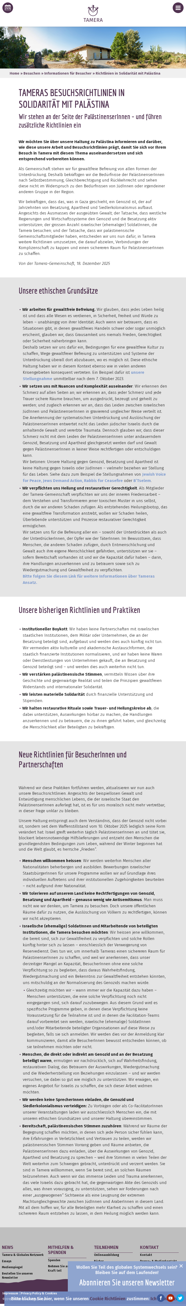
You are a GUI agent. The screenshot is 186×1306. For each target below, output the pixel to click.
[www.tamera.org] (93, 20)
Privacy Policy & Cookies (39, 1293)
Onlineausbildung (106, 1255)
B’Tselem (142, 480)
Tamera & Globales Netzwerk (23, 1255)
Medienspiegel (12, 1267)
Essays (6, 1261)
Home (14, 73)
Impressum (10, 1293)
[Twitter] (180, 1298)
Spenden (54, 1260)
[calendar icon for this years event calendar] (7, 7)
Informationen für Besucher (68, 73)
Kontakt (146, 1255)
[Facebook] (161, 1298)
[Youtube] (170, 1298)
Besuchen (31, 73)
